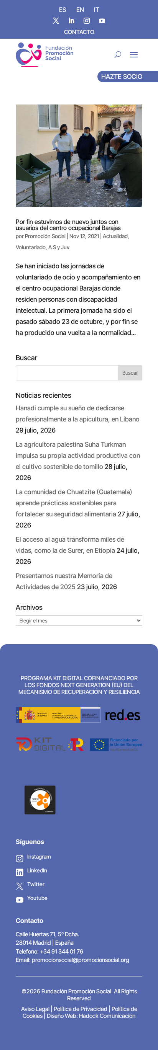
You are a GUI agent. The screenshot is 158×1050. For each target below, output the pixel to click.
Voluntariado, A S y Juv (42, 247)
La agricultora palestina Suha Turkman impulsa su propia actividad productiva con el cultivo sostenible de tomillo (78, 455)
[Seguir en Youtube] (102, 21)
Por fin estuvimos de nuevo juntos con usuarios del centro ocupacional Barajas (68, 225)
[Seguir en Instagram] (87, 21)
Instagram (39, 856)
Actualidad (115, 236)
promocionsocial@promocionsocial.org (80, 959)
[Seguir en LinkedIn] (71, 21)
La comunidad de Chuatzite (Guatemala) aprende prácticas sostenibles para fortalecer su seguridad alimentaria (74, 503)
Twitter (35, 884)
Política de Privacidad (80, 1008)
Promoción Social (45, 236)
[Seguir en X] (56, 21)
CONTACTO (79, 32)
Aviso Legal (35, 1008)
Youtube (37, 898)
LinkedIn (37, 870)
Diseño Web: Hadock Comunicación (91, 1015)
